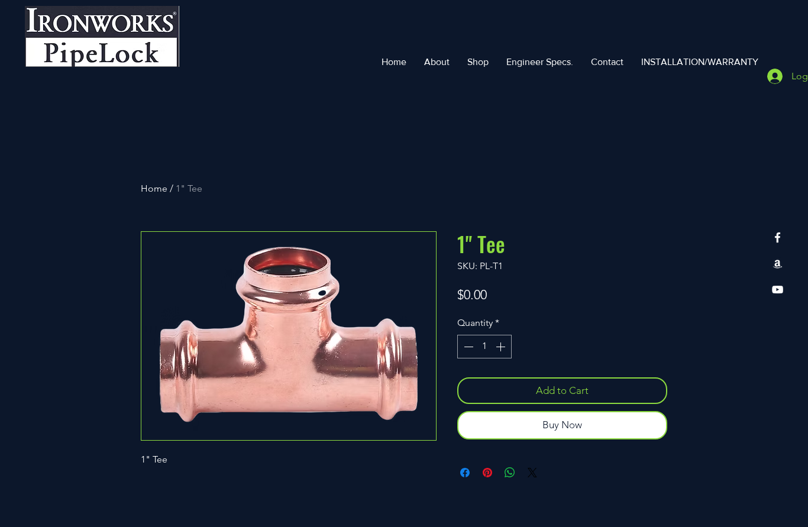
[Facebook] (777, 237)
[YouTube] (777, 289)
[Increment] (501, 346)
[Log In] (771, 76)
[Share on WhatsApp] (510, 472)
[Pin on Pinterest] (487, 472)
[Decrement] (467, 346)
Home (154, 188)
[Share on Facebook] (465, 472)
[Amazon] (777, 263)
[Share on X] (532, 472)
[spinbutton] (484, 346)
